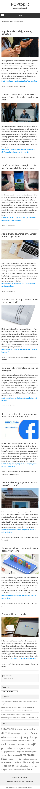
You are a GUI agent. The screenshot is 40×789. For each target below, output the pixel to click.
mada (4, 744)
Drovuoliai (27, 733)
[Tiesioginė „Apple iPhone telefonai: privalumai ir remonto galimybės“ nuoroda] (20, 258)
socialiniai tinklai (14, 474)
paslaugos (18, 748)
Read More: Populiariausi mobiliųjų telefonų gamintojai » (19, 81)
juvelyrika (27, 737)
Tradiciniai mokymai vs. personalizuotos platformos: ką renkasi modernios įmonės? (19, 97)
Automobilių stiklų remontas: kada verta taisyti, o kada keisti (19, 717)
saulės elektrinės (29, 537)
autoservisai (20, 729)
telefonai (22, 86)
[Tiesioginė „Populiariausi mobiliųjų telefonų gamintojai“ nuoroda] (20, 56)
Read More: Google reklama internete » (23, 659)
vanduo (16, 770)
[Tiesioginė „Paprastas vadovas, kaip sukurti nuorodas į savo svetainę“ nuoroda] (20, 573)
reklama (4, 359)
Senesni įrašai (7, 679)
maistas (10, 744)
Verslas (17, 157)
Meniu (20, 15)
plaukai (27, 749)
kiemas (15, 740)
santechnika (32, 759)
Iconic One (9, 787)
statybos (9, 765)
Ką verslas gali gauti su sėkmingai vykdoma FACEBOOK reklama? (19, 415)
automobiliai (9, 729)
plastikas (33, 357)
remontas (26, 754)
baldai (26, 729)
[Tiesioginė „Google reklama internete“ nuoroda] (20, 636)
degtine (22, 733)
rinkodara (5, 474)
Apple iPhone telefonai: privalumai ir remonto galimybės (18, 235)
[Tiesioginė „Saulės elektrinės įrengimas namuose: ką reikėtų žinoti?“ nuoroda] (20, 507)
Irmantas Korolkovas (15, 737)
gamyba (26, 357)
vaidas (10, 770)
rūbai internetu (21, 759)
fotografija (7, 737)
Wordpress (29, 787)
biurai (30, 729)
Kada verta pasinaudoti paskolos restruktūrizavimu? (17, 710)
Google (26, 664)
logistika (30, 740)
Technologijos (10, 86)
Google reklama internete (13, 614)
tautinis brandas (21, 766)
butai (35, 729)
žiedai (29, 769)
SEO (32, 603)
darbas (5, 733)
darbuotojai (15, 734)
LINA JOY (24, 740)
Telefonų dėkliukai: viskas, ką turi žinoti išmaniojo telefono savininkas (18, 166)
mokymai (32, 157)
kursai (26, 157)
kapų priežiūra (8, 740)
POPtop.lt (20, 4)
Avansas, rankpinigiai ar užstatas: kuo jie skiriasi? (16, 714)
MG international (18, 744)
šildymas (22, 770)
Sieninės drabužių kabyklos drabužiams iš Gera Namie (17, 707)
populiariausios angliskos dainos (17, 752)
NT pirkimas (28, 744)
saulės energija (27, 762)
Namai (8, 537)
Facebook (27, 471)
